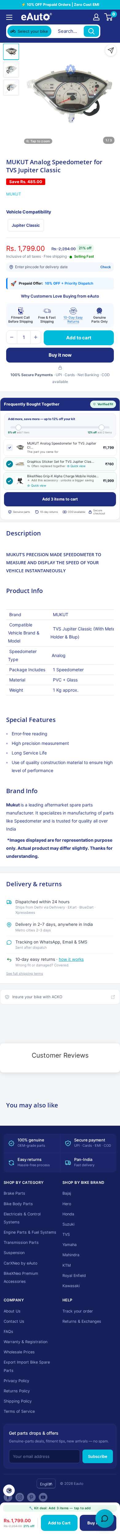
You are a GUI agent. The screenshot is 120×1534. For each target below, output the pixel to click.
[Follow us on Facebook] (8, 1497)
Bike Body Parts (18, 1203)
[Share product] (110, 50)
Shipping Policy (18, 1401)
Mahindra (70, 1255)
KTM (66, 1265)
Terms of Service (19, 1411)
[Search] (91, 31)
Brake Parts (14, 1193)
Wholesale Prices (19, 1352)
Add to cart (78, 338)
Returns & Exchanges (81, 1321)
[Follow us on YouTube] (43, 1497)
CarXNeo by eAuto (20, 1263)
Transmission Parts (21, 1242)
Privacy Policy (16, 1380)
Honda (68, 1214)
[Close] (108, 31)
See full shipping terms (24, 973)
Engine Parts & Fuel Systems (30, 1232)
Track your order (77, 1311)
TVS (66, 1234)
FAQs (8, 1331)
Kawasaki (71, 1285)
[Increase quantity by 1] (35, 337)
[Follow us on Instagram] (19, 1497)
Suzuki (68, 1224)
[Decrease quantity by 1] (11, 337)
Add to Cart (59, 1522)
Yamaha (69, 1244)
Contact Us (14, 1321)
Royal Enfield (74, 1275)
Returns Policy (17, 1391)
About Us (12, 1311)
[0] (109, 17)
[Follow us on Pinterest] (31, 1497)
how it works (71, 959)
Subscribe (97, 1456)
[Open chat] (104, 1518)
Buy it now (60, 355)
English (46, 1484)
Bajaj (66, 1193)
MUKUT (13, 193)
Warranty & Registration (25, 1341)
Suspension (14, 1252)
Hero (66, 1203)
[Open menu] (9, 17)
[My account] (96, 17)
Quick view (78, 466)
